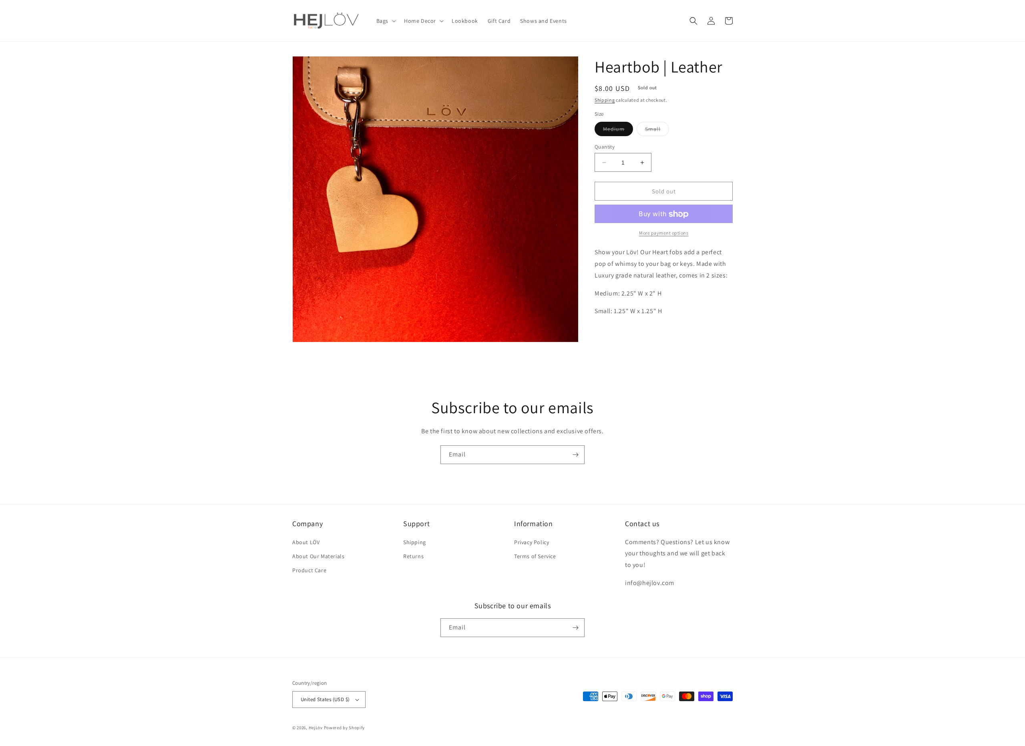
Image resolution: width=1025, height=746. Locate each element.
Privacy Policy (531, 542)
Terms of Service (535, 556)
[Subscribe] (575, 454)
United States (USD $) (325, 699)
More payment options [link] (663, 233)
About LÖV (306, 542)
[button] (385, 20)
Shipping (605, 100)
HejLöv (316, 727)
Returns (413, 556)
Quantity (605, 146)
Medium (618, 130)
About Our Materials (318, 556)
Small (657, 130)
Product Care (309, 570)
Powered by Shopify (344, 727)
